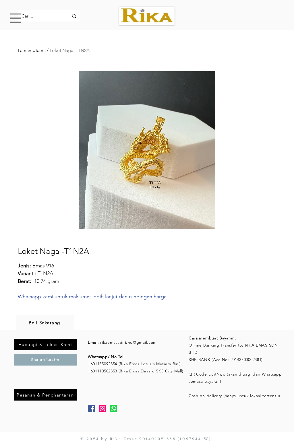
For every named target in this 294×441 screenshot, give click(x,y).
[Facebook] (91, 408)
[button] (15, 18)
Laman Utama (32, 50)
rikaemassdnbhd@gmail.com (128, 342)
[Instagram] (102, 408)
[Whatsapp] (113, 408)
